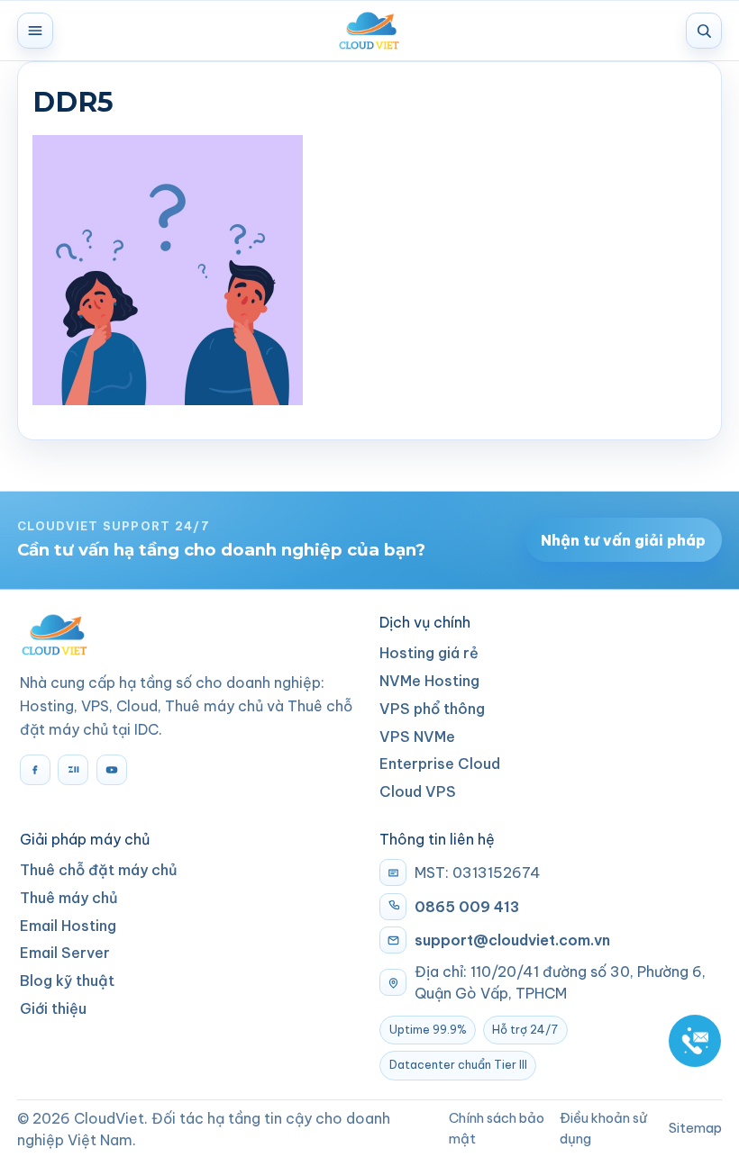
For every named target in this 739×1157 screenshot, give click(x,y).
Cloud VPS (417, 791)
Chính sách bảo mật (496, 1127)
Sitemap (695, 1127)
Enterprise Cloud (439, 764)
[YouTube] (111, 770)
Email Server (65, 953)
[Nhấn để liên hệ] (695, 1041)
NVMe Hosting (429, 681)
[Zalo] (73, 770)
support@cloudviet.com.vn (512, 940)
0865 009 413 (467, 907)
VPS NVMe (417, 737)
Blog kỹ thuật (67, 981)
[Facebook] (35, 770)
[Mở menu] (35, 31)
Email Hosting (68, 926)
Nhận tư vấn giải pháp (623, 540)
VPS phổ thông (432, 709)
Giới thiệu (53, 1008)
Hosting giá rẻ (429, 653)
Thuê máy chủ (69, 898)
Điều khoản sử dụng (603, 1127)
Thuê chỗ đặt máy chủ (99, 870)
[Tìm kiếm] (704, 31)
